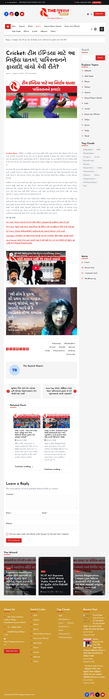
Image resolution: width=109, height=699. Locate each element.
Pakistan (72, 351)
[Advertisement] (41, 136)
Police (97, 175)
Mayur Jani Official (72, 26)
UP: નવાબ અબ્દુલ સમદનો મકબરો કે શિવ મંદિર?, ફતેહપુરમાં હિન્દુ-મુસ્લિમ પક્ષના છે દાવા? (37, 222)
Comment (10, 494)
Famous (87, 87)
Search (85, 50)
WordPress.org (90, 279)
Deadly (62, 347)
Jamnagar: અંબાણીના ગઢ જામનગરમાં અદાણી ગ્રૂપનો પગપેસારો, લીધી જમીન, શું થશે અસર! (39, 236)
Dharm (26, 31)
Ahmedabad (88, 150)
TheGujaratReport (90, 182)
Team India (71, 354)
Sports (38, 26)
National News (59, 351)
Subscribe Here (12, 651)
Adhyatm (44, 31)
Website (9, 523)
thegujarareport (89, 179)
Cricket (53, 347)
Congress (87, 157)
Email (44, 513)
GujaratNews (88, 168)
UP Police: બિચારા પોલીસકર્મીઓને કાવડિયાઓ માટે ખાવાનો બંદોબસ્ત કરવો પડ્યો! (35, 231)
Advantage (57, 343)
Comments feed (91, 273)
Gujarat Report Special (52, 26)
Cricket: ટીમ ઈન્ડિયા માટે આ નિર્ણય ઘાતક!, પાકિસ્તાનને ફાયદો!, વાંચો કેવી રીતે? (39, 40)
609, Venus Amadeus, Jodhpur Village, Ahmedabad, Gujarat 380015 (15, 620)
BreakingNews (70, 343)
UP (85, 186)
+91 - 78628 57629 (14, 627)
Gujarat (22, 26)
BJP (99, 150)
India (14, 26)
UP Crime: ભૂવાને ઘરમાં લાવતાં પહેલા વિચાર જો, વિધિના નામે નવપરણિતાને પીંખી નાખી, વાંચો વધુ (40, 227)
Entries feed (89, 268)
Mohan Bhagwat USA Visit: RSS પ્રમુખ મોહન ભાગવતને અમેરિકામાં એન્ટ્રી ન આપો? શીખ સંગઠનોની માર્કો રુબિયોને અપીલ (94, 647)
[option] (20, 576)
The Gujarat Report (33, 366)
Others (53, 31)
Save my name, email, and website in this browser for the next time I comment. (39, 534)
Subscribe (99, 14)
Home (8, 40)
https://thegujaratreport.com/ (14, 643)
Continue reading (23, 467)
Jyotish (34, 31)
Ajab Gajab (16, 31)
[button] (100, 553)
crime (98, 157)
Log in (87, 262)
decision (72, 347)
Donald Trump (89, 160)
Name (9, 513)
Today (87, 131)
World (30, 26)
